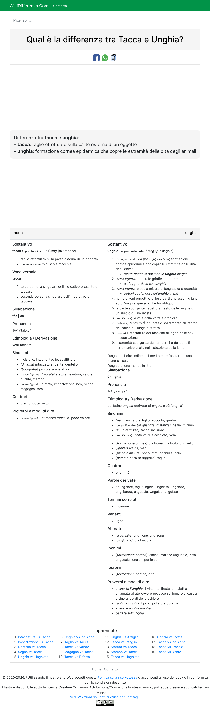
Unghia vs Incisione (79, 637)
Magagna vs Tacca (79, 652)
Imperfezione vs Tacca (35, 642)
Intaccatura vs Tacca (34, 637)
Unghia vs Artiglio (125, 637)
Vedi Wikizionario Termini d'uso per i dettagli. (105, 697)
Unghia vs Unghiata (33, 657)
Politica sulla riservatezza (117, 677)
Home (96, 669)
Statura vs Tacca (124, 647)
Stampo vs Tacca (124, 652)
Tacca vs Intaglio (124, 642)
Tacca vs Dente (169, 652)
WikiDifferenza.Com (29, 5)
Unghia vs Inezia (170, 637)
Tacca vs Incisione (171, 642)
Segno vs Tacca (30, 652)
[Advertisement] (105, 99)
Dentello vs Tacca (32, 647)
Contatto (60, 6)
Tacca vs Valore (76, 647)
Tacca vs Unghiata (125, 657)
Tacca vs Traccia (170, 647)
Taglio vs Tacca (76, 642)
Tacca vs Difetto (77, 657)
